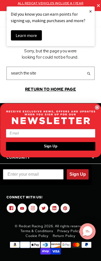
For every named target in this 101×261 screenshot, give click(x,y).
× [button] (90, 11)
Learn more (26, 35)
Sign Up (50, 146)
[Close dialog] (97, 107)
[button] (87, 231)
